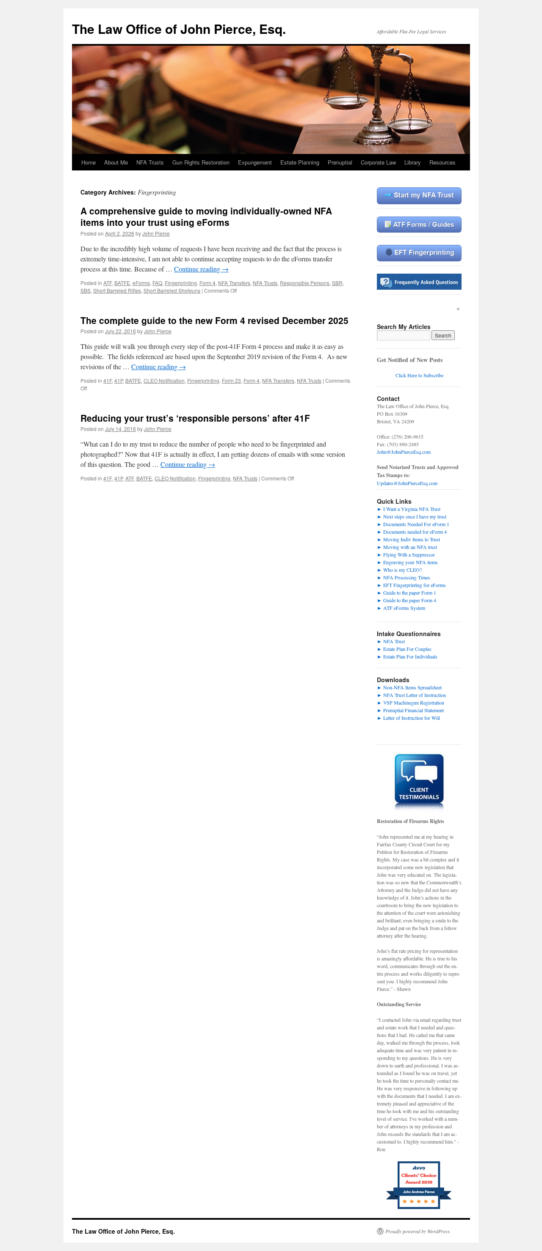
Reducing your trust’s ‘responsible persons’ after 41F (195, 418)
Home (88, 162)
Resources (442, 162)
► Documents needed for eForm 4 (412, 531)
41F (107, 380)
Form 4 (207, 282)
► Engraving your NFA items (407, 562)
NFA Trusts (150, 162)
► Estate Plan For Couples (404, 648)
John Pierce (156, 233)
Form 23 (231, 380)
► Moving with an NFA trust (407, 546)
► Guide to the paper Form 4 (406, 600)
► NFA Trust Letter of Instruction (411, 694)
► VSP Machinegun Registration (410, 702)
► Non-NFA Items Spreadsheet (409, 687)
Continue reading (201, 268)
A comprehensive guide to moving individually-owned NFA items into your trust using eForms (206, 216)
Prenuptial (340, 162)
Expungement (255, 162)
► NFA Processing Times (403, 577)
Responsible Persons (304, 282)
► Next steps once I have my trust (411, 516)
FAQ (157, 282)
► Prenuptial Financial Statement (410, 710)
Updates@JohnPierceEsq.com (407, 483)
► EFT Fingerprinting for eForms (411, 585)
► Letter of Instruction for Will (408, 717)
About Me (116, 162)
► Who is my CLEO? (399, 569)
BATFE (122, 282)
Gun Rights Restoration (201, 162)
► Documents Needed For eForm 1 (413, 524)
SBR (337, 282)
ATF (107, 282)
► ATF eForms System (401, 607)
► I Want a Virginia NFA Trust (408, 508)
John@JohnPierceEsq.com (404, 451)
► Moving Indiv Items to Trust (408, 539)
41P (118, 380)
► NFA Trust (391, 641)
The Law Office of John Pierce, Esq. (179, 28)
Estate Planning (299, 162)
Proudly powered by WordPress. (418, 1231)
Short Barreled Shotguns (172, 290)
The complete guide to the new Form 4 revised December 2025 (214, 320)
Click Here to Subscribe (419, 375)
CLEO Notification (164, 380)
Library (412, 162)
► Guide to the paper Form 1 (406, 592)
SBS (85, 290)
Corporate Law (378, 162)
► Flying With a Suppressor (406, 554)
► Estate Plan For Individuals (407, 656)
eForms (141, 282)
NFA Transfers (234, 282)
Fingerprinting (181, 282)
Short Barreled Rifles (117, 290)
